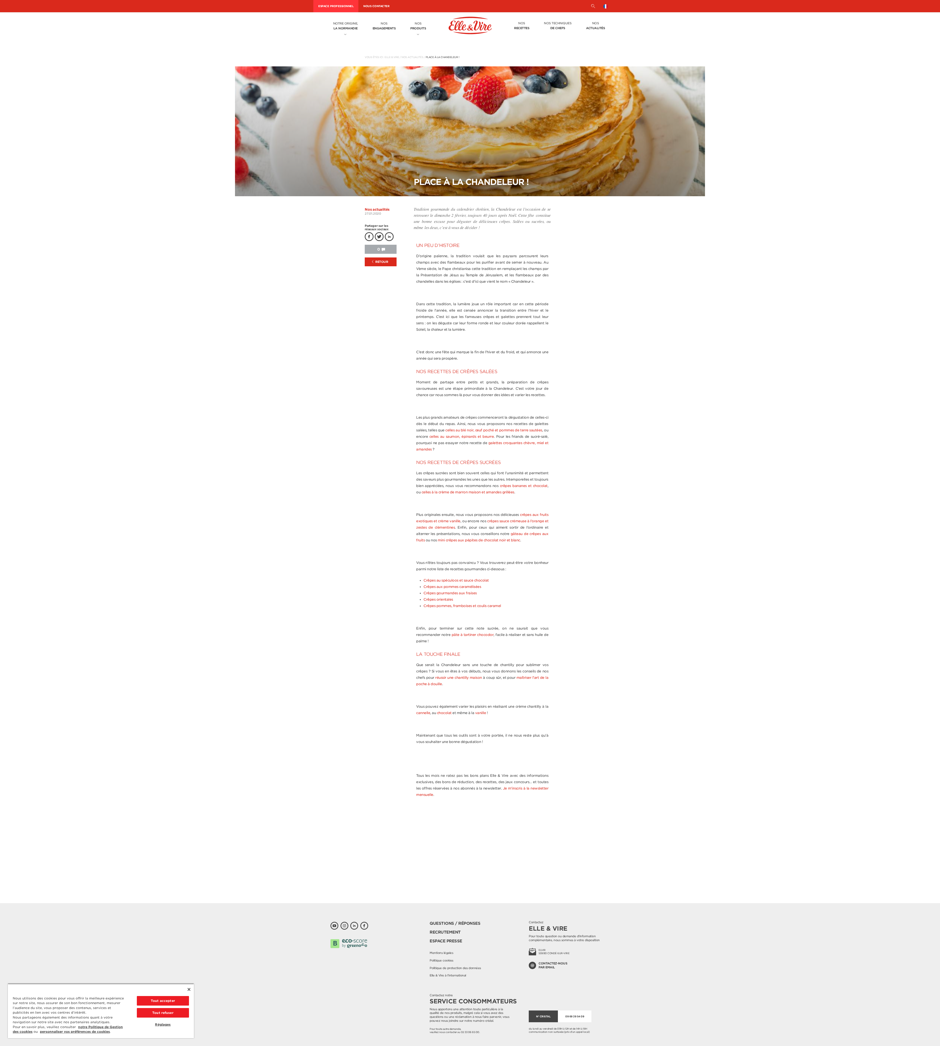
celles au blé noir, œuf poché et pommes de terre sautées (493, 430)
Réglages (163, 1024)
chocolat (444, 713)
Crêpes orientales (438, 599)
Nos (384, 26)
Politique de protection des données (455, 968)
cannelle (423, 713)
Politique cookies (441, 960)
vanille (480, 713)
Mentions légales (441, 953)
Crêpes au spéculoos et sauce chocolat (456, 580)
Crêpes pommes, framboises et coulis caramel (462, 606)
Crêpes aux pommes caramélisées (452, 587)
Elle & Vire (392, 57)
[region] (101, 1011)
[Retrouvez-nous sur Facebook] (364, 926)
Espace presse (446, 941)
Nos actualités (412, 57)
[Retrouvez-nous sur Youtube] (334, 926)
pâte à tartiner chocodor (473, 635)
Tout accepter (163, 1001)
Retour (381, 262)
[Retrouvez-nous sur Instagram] (344, 926)
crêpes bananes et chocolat (524, 486)
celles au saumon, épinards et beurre (461, 436)
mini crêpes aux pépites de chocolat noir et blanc (479, 540)
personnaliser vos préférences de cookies (75, 1032)
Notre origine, (345, 26)
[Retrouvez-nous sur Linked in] (354, 926)
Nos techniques (557, 25)
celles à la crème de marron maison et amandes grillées (468, 492)
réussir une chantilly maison (458, 678)
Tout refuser (163, 1013)
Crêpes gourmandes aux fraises (450, 593)
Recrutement (445, 932)
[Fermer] (189, 989)
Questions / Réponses (455, 923)
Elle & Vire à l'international (448, 975)
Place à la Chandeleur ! (442, 57)
